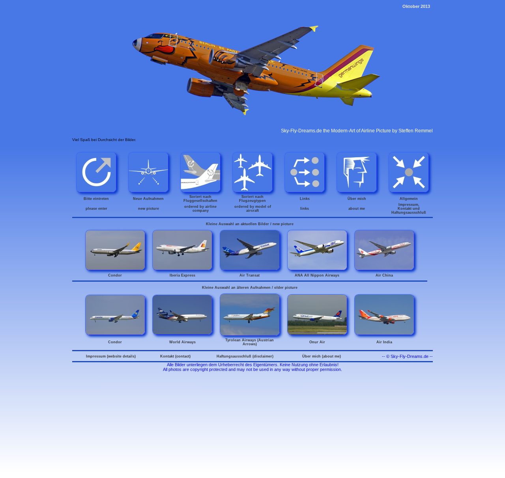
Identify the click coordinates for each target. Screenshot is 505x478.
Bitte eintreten (96, 199)
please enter (96, 209)
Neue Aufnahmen (148, 199)
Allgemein (409, 199)
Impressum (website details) (111, 356)
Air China (384, 275)
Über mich (357, 199)
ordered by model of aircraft (252, 209)
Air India (384, 342)
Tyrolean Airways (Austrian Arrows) (249, 342)
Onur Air (317, 342)
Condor (115, 275)
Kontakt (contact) (175, 356)
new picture (148, 209)
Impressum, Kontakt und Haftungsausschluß (408, 209)
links (304, 209)
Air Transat (249, 275)
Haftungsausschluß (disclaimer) (245, 356)
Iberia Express (182, 275)
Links (305, 199)
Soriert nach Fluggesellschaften (200, 199)
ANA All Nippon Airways (317, 275)
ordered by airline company (200, 209)
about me (356, 209)
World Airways (182, 342)
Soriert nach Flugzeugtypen (252, 199)
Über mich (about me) (321, 356)
